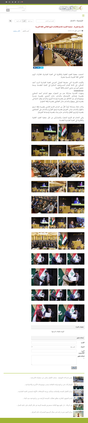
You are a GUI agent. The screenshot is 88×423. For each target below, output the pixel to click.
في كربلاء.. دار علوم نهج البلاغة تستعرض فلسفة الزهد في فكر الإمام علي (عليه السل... (44, 405)
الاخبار (72, 20)
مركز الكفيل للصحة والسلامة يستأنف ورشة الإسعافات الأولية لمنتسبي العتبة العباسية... (44, 391)
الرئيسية (80, 20)
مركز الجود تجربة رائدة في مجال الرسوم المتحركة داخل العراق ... (51, 412)
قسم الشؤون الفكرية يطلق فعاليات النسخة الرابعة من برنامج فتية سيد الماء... (47, 398)
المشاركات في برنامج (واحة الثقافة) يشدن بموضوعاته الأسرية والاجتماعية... (48, 384)
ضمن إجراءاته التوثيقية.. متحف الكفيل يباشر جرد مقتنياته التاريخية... (50, 377)
